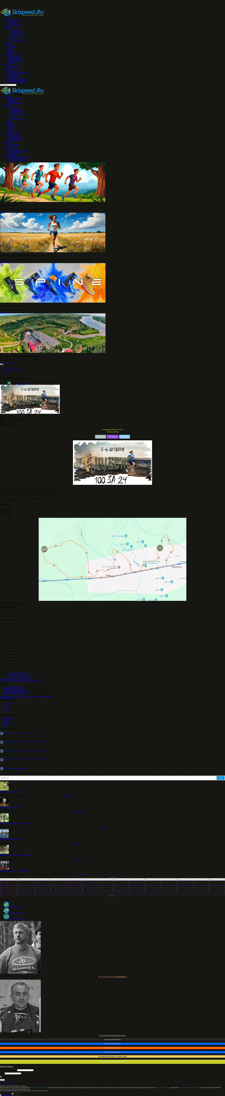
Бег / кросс (10, 127)
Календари (7, 122)
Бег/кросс (5, 706)
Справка (6, 147)
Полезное (6, 143)
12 (82, 886)
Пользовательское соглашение (16, 160)
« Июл (112, 895)
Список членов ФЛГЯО (18, 114)
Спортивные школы (13, 149)
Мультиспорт (11, 124)
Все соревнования (8, 703)
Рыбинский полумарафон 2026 (18, 768)
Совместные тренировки (16, 913)
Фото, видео (7, 133)
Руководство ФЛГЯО (17, 111)
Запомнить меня (7, 1076)
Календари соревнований (11, 369)
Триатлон (10, 128)
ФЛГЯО (9, 106)
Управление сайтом (6, 1083)
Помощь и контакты (10, 155)
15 (177, 886)
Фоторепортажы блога (14, 138)
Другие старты (7, 710)
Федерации (7, 105)
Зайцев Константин (22, 384)
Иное (4, 725)
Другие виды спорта (13, 131)
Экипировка (11, 101)
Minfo (6, 733)
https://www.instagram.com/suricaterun (21, 676)
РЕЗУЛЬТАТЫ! (4, 212)
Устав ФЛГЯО (15, 109)
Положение (100, 436)
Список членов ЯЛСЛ (17, 119)
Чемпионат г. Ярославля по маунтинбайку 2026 (14, 823)
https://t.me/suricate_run (16, 675)
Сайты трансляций (12, 146)
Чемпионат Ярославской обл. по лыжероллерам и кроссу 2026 (28, 741)
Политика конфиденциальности (16, 157)
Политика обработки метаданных (17, 158)
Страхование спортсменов (15, 152)
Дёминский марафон (15, 907)
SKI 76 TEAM (8, 97)
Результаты (124, 436)
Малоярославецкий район (30, 680)
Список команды (12, 100)
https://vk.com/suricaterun (17, 673)
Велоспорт (6, 721)
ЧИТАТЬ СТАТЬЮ (6, 262)
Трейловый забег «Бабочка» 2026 (13, 689)
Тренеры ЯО (14, 112)
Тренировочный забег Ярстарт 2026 (14, 692)
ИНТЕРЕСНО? (4, 312)
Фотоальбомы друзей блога (15, 139)
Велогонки (10, 130)
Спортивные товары (13, 144)
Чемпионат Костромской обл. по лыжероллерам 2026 (16, 855)
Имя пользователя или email (8, 1070)
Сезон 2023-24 (8, 370)
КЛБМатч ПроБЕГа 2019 (14, 103)
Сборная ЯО (14, 108)
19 (82, 889)
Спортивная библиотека (16, 919)
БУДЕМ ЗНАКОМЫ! (6, 363)
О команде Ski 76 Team (14, 98)
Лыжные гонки (11, 125)
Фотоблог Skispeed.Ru (13, 135)
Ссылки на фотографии (14, 136)
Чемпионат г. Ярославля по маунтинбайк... (16, 690)
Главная (6, 367)
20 (113, 889)
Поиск (221, 778)
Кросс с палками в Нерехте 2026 (13, 687)
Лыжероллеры (7, 724)
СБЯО (9, 120)
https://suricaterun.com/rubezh (19, 672)
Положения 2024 (17, 680)
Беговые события (8, 719)
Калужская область (5, 680)
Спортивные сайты (13, 154)
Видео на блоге (11, 141)
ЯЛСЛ (9, 116)
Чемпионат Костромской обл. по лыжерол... (17, 693)
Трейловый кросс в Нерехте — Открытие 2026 (23, 733)
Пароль (2, 1073)
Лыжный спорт (7, 717)
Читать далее (68, 795)
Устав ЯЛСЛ (14, 117)
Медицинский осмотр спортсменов (17, 150)
